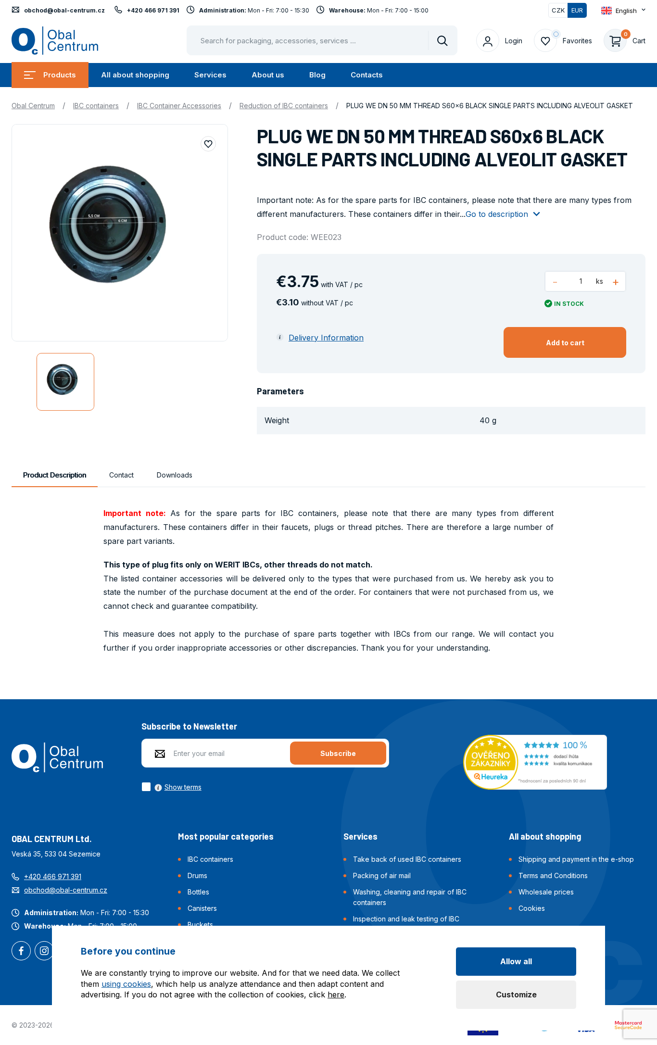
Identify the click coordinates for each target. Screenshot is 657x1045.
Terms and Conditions (553, 875)
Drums (197, 875)
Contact (121, 475)
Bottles (198, 892)
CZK (558, 10)
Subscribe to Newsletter (189, 726)
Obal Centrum (33, 105)
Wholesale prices (546, 892)
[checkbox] (171, 786)
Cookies (531, 908)
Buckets (200, 924)
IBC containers (96, 105)
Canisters (202, 908)
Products (59, 74)
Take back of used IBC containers (407, 859)
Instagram (44, 951)
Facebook (21, 951)
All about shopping (135, 74)
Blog (317, 74)
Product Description (54, 475)
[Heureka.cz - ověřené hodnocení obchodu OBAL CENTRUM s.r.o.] (535, 761)
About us (268, 74)
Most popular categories (226, 836)
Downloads (174, 475)
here (336, 994)
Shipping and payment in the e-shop (576, 859)
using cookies (126, 984)
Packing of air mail (382, 875)
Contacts (367, 74)
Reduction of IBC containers (284, 105)
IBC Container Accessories (179, 105)
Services (210, 74)
